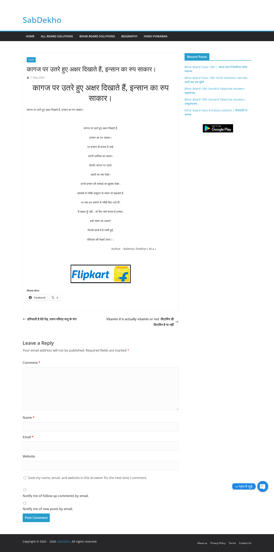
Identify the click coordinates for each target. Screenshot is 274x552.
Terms (232, 543)
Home (30, 36)
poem (31, 59)
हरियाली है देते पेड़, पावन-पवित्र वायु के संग (51, 319)
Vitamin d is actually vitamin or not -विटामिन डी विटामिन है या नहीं (140, 322)
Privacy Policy (217, 543)
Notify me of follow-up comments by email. (56, 496)
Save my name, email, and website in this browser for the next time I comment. (87, 478)
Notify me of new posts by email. (48, 509)
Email (28, 437)
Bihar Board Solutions (97, 36)
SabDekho (42, 19)
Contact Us (245, 543)
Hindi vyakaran (155, 36)
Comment (31, 362)
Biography (129, 36)
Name (29, 417)
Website (29, 456)
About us (202, 543)
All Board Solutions (57, 36)
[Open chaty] (262, 486)
